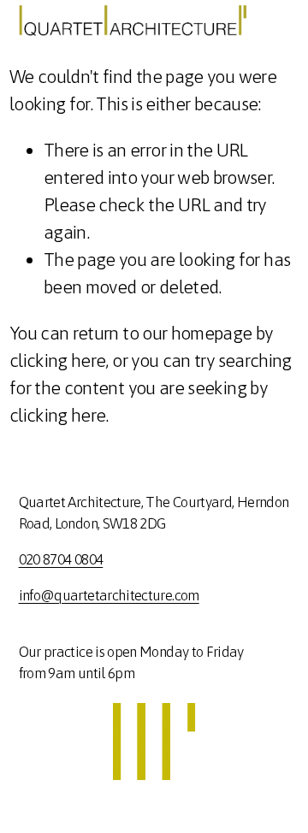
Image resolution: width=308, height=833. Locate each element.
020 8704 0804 (61, 559)
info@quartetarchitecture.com (109, 595)
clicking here (57, 360)
